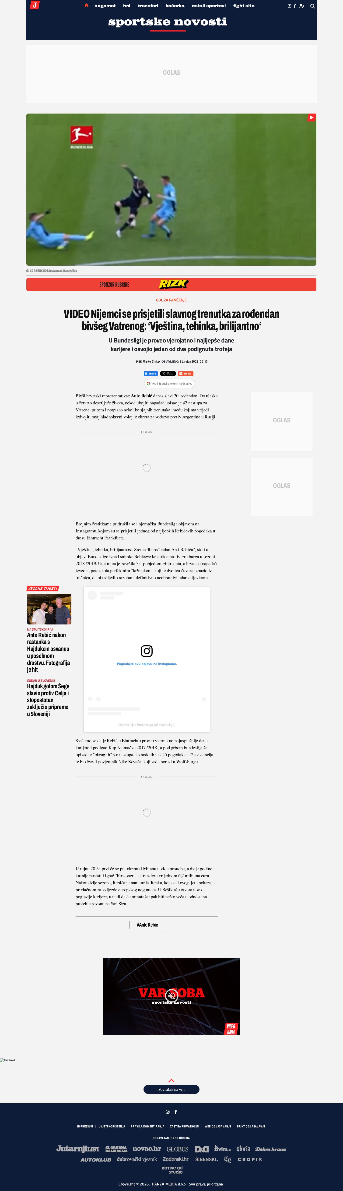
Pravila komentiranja (147, 1126)
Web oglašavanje (218, 1126)
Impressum (85, 1126)
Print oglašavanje (251, 1126)
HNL (126, 6)
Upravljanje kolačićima (171, 1138)
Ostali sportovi (209, 6)
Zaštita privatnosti (184, 1126)
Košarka (175, 6)
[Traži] (312, 6)
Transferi (148, 6)
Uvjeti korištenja (112, 1126)
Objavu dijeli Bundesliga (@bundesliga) (146, 725)
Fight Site (244, 6)
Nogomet (105, 6)
